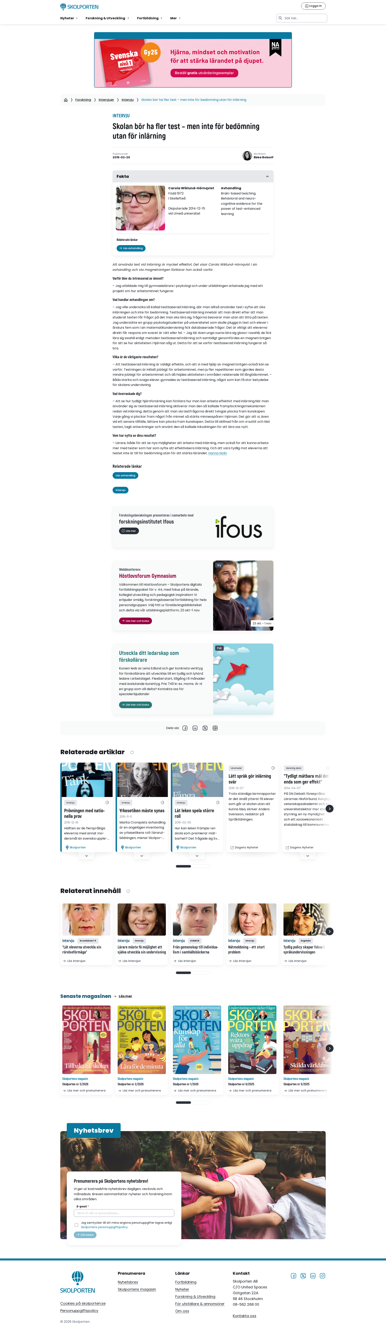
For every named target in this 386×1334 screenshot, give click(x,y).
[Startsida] (66, 99)
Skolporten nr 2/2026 (131, 1084)
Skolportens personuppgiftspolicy (104, 1227)
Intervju (128, 99)
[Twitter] (205, 728)
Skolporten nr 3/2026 (75, 1084)
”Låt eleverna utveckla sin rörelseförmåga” (81, 950)
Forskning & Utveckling (195, 1296)
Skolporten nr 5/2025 (296, 1084)
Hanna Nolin (217, 453)
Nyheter (182, 1289)
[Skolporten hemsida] (79, 7)
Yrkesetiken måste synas (141, 811)
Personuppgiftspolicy (79, 1310)
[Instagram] (322, 1275)
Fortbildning (185, 1282)
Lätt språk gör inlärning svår (250, 779)
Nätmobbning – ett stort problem (246, 950)
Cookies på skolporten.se (83, 1303)
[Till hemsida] (78, 1282)
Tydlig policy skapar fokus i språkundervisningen (303, 950)
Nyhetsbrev (128, 1282)
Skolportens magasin (137, 1289)
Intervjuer (106, 99)
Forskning (83, 99)
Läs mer (125, 996)
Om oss (182, 1311)
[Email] (215, 728)
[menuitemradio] (69, 18)
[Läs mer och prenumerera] (86, 1040)
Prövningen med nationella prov (84, 813)
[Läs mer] (86, 780)
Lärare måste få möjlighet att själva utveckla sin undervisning (142, 950)
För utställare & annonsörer (200, 1303)
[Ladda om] (132, 752)
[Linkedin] (195, 728)
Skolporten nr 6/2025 (241, 1084)
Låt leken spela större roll (194, 813)
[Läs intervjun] (86, 919)
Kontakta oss (244, 1315)
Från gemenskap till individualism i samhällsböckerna (195, 950)
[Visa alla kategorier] (107, 802)
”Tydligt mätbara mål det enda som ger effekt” (306, 779)
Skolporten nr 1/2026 (185, 1084)
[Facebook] (185, 728)
